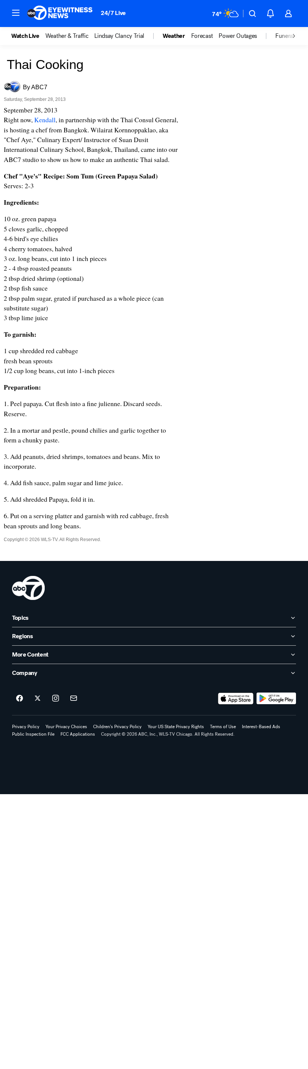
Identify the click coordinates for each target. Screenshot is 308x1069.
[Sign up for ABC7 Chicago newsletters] (73, 698)
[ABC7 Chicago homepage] (60, 13)
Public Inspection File (33, 734)
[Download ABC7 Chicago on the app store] (236, 699)
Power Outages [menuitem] (238, 36)
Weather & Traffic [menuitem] (67, 36)
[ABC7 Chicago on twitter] (37, 698)
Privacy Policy (25, 726)
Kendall (45, 119)
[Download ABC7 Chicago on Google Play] (276, 699)
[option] (28, 36)
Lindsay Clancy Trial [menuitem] (119, 36)
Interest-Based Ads (261, 726)
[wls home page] (28, 588)
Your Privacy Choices (66, 726)
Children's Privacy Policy (117, 726)
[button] (16, 12)
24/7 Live (113, 13)
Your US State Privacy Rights (176, 726)
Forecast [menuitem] (202, 36)
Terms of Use (223, 726)
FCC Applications (77, 734)
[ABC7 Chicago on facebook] (19, 698)
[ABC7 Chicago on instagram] (55, 698)
